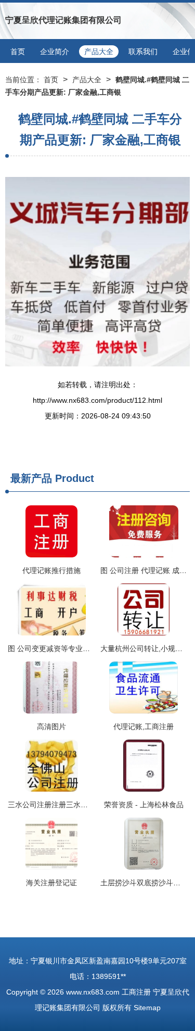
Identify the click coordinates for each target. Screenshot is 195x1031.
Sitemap (147, 1007)
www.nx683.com (93, 992)
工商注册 (136, 992)
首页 (17, 51)
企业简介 (54, 51)
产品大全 (98, 51)
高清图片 (51, 726)
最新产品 (31, 478)
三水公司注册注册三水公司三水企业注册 (73, 804)
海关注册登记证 (51, 883)
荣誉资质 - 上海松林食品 (144, 804)
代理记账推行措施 (51, 570)
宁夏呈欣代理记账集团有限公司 (63, 20)
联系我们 (143, 51)
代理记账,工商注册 (143, 726)
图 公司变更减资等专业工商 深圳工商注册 (75, 648)
